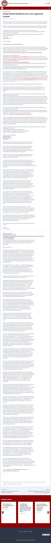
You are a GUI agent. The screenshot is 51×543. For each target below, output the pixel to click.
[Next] (48, 512)
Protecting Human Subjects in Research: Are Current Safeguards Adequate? (42, 507)
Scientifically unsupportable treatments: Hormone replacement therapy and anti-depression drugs (25, 507)
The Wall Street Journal (12, 484)
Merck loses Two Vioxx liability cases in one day (8, 505)
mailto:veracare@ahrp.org (17, 44)
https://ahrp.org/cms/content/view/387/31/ (20, 59)
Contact (20, 531)
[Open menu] (49, 8)
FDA (22, 482)
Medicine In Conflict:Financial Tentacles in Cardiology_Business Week (10, 491)
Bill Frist (18, 482)
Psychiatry (39, 482)
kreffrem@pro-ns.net (7, 38)
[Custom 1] (47, 3)
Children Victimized (7, 11)
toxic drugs (20, 484)
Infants (34, 482)
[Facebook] (45, 3)
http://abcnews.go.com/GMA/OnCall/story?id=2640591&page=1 (16, 56)
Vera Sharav (6, 18)
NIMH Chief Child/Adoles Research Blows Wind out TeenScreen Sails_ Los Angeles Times (39, 491)
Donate (30, 531)
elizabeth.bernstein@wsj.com (22, 469)
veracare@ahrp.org (7, 44)
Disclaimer (25, 531)
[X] (46, 3)
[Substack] (49, 535)
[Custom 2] (49, 3)
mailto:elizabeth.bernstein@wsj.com (11, 470)
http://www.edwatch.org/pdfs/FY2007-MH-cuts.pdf (32, 78)
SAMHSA (5, 484)
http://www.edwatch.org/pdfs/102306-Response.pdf (20, 114)
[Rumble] (47, 535)
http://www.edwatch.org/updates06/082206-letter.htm (26, 79)
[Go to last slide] (3, 512)
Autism (14, 482)
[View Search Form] (2, 8)
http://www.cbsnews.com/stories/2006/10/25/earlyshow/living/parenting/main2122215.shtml (22, 52)
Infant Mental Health (28, 482)
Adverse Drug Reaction (7, 482)
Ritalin (44, 482)
